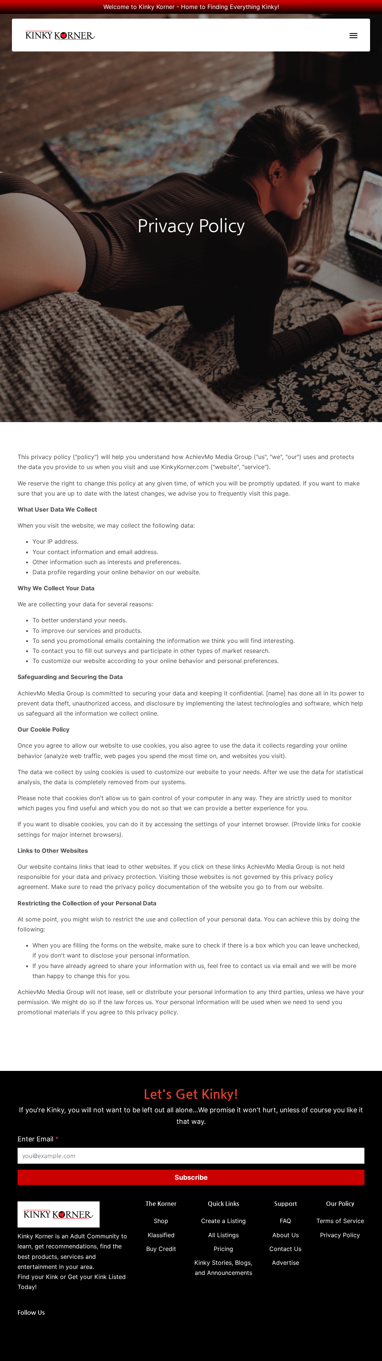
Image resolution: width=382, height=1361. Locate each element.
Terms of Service (340, 1221)
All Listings (223, 1235)
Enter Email (38, 1139)
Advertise (285, 1262)
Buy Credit (161, 1248)
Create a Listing (223, 1221)
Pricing (223, 1248)
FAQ (285, 1221)
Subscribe (191, 1177)
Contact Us (285, 1248)
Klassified (161, 1235)
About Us (285, 1235)
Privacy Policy (340, 1235)
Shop (161, 1221)
